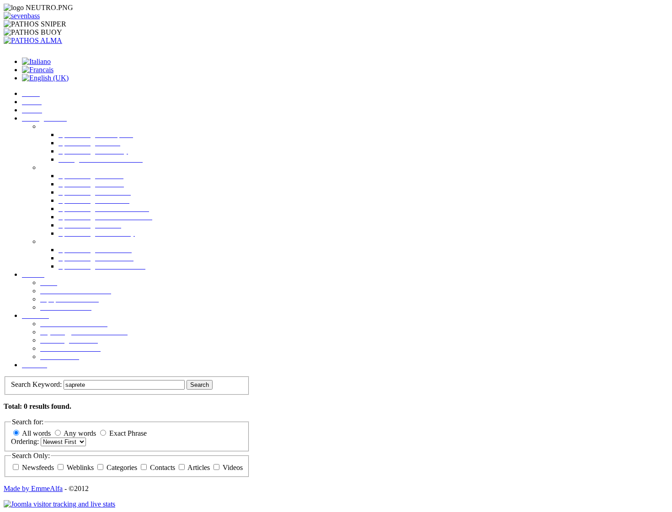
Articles (199, 467)
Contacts (163, 467)
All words (36, 433)
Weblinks (81, 467)
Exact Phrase (128, 433)
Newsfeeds (39, 467)
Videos (233, 467)
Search (199, 384)
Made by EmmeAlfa (33, 488)
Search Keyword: (37, 384)
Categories (123, 467)
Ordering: (26, 441)
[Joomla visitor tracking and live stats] (59, 504)
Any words (80, 433)
